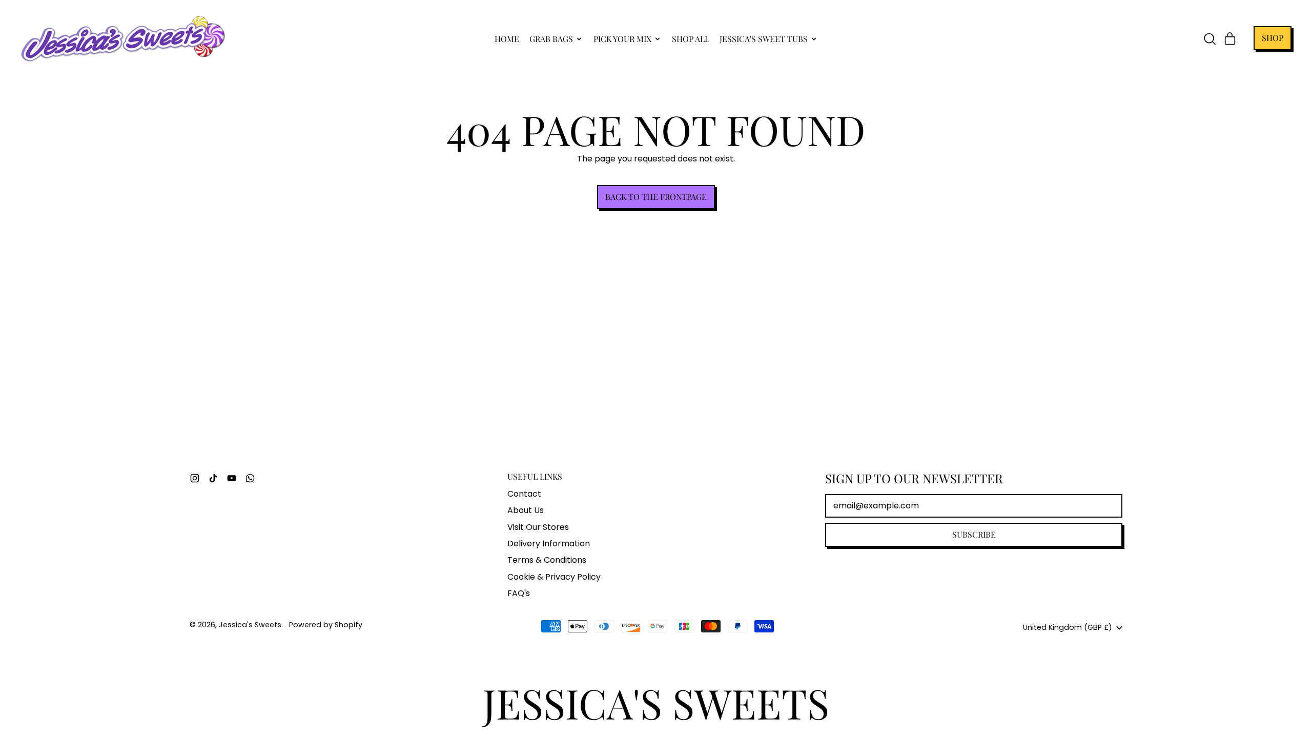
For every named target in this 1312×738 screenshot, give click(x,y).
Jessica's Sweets (250, 625)
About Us (525, 510)
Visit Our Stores (538, 527)
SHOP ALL (690, 38)
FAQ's (518, 593)
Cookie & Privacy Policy (554, 577)
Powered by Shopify (325, 625)
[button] (1209, 39)
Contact (524, 494)
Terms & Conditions (546, 560)
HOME (507, 38)
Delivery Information (548, 543)
